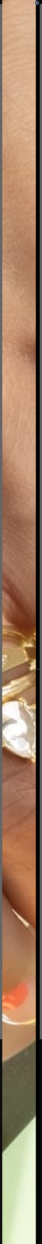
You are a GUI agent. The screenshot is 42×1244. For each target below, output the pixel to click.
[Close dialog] (37, 3)
